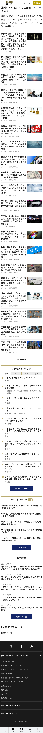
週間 (26, 373)
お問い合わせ (6, 694)
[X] (11, 646)
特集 (30, 731)
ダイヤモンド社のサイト (10, 705)
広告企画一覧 (6, 633)
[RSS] (32, 646)
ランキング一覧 (21, 488)
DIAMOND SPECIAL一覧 (11, 627)
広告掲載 (4, 690)
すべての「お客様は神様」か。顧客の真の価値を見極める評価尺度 (21, 539)
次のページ (21, 359)
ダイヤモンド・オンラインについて (15, 655)
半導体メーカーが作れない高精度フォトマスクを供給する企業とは (21, 522)
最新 (6, 373)
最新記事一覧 (21, 616)
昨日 (16, 373)
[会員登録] (37, 3)
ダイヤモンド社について (10, 713)
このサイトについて (8, 661)
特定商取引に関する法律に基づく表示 (14, 677)
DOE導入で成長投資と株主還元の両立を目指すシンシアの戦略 (21, 514)
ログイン (27, 3)
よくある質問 (6, 686)
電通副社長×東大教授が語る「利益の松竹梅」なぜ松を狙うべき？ (21, 506)
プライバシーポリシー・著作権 (12, 682)
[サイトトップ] (9, 3)
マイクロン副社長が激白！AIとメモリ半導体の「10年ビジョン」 (21, 531)
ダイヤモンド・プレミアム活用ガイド (14, 669)
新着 (4, 731)
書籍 (38, 731)
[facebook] (21, 646)
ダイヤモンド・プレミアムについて (14, 665)
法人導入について (7, 698)
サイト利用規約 (6, 673)
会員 (37, 373)
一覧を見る (21, 547)
